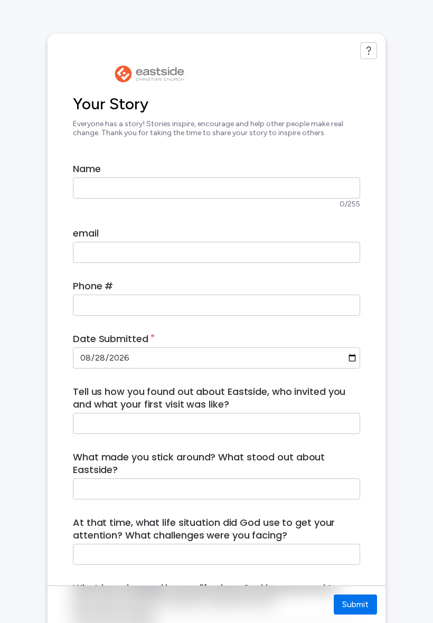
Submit (355, 604)
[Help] (368, 50)
